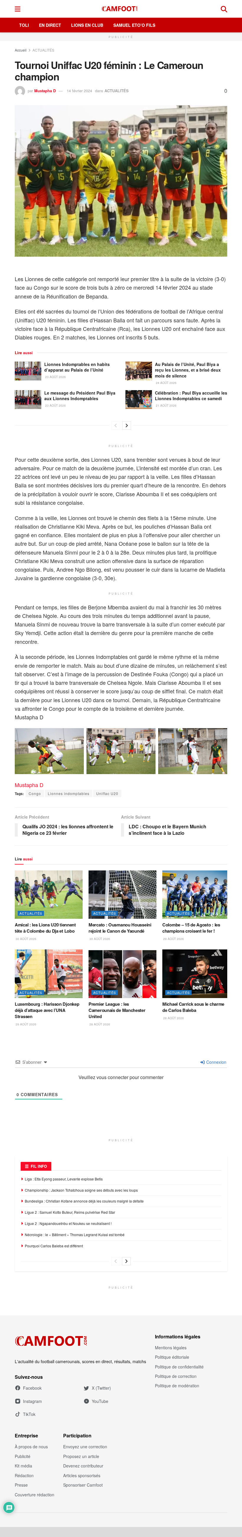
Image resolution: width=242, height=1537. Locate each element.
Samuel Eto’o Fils (134, 25)
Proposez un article (81, 1456)
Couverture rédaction (34, 1495)
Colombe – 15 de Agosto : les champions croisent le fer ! (191, 927)
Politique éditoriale (172, 1357)
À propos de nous (31, 1446)
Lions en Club (87, 25)
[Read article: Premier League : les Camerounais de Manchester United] (122, 973)
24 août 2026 (165, 383)
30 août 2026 (25, 939)
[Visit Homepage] (121, 9)
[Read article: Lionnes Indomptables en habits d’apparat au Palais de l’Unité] (28, 371)
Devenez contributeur (83, 1466)
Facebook (32, 1388)
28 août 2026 (99, 1024)
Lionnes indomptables (68, 793)
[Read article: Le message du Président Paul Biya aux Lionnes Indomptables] (28, 399)
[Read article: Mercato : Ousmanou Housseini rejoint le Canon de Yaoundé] (122, 894)
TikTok (29, 1414)
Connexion (215, 1062)
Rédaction (24, 1475)
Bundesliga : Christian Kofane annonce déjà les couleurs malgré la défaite (84, 1200)
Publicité (22, 1456)
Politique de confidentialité (179, 1367)
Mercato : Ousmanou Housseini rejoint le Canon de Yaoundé (120, 927)
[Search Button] (224, 9)
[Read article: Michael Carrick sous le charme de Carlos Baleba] (196, 973)
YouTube (100, 1401)
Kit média (23, 1466)
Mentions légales (171, 1347)
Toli (24, 25)
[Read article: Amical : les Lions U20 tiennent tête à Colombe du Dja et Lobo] (49, 894)
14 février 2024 (79, 90)
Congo (35, 793)
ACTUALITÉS (43, 49)
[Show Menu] (17, 9)
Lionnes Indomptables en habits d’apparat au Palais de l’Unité (77, 367)
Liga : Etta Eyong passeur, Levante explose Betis (64, 1178)
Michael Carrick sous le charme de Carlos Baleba (193, 1007)
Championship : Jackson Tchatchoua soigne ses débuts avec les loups (81, 1190)
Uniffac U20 (107, 793)
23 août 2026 (55, 377)
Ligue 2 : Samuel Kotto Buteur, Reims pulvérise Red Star (70, 1212)
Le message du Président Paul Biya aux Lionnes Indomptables (79, 396)
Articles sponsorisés (81, 1475)
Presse (21, 1485)
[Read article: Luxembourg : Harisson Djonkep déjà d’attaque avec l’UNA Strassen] (49, 973)
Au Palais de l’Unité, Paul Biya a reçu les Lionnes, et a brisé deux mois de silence (188, 370)
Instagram (32, 1401)
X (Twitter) (101, 1388)
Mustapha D (45, 90)
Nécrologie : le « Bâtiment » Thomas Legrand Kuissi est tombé (75, 1234)
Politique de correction (176, 1376)
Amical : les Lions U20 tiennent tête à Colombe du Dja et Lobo (45, 927)
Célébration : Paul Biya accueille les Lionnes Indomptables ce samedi (191, 396)
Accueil (21, 49)
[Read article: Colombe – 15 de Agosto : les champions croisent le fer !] (196, 894)
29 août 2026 (173, 939)
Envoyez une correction (85, 1446)
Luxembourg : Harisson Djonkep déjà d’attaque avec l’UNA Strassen (47, 1010)
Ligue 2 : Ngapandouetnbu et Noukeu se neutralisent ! (68, 1223)
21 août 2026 (165, 405)
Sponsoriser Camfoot (83, 1485)
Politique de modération (177, 1385)
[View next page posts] (126, 425)
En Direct (50, 25)
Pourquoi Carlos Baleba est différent (54, 1245)
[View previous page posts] (115, 425)
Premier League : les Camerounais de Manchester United (117, 1010)
